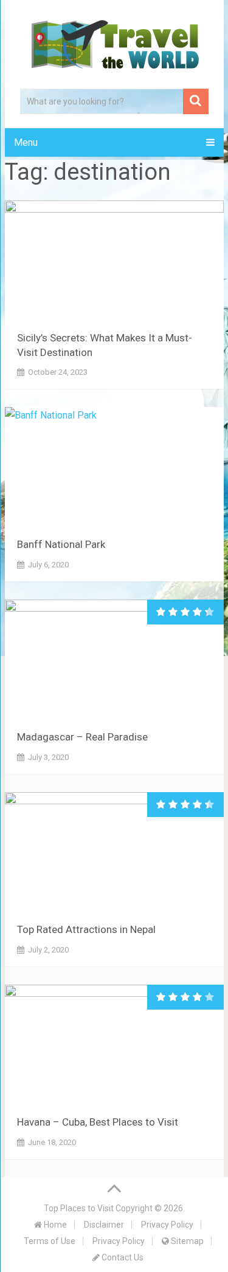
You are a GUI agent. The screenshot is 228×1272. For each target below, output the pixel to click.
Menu (26, 142)
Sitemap (186, 1241)
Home (54, 1224)
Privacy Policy (167, 1224)
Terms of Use (49, 1241)
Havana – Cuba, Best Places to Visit (97, 1122)
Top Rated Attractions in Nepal (86, 929)
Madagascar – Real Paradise (82, 737)
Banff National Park (61, 544)
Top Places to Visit (79, 1208)
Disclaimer (104, 1224)
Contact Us (121, 1257)
